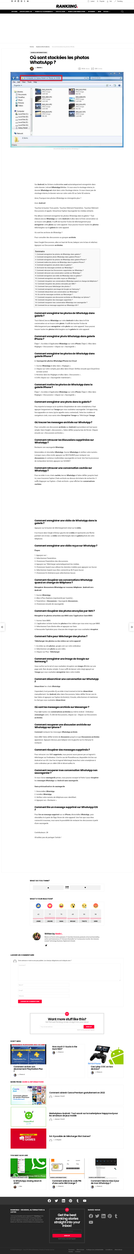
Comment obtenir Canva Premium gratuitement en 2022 (77, 1092)
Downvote (85, 887)
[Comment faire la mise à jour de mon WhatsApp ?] (106, 1168)
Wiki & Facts (80, 1249)
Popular (101, 1)
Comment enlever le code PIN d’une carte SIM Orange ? (66, 1182)
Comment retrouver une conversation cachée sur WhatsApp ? (59, 273)
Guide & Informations (76, 12)
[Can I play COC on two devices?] (106, 1054)
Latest (92, 1)
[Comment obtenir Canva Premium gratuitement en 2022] (28, 1095)
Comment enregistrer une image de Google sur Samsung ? (58, 289)
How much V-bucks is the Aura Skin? (64, 1047)
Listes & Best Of (26, 12)
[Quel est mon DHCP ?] (2, 627)
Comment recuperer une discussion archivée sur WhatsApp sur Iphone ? (63, 297)
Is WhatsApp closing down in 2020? (28, 1182)
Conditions (109, 1249)
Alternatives (118, 1249)
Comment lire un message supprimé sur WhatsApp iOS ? (58, 305)
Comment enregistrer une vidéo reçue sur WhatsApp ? (57, 278)
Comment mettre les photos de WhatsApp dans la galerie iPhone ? (61, 262)
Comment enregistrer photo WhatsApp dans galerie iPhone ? (59, 257)
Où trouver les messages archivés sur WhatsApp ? (55, 268)
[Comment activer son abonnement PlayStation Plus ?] (28, 1054)
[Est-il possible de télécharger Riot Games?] (28, 1139)
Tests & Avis (60, 12)
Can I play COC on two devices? (102, 1067)
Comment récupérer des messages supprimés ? (55, 300)
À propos (71, 1249)
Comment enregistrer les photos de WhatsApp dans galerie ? (59, 254)
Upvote (48, 887)
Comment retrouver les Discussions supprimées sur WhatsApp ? (60, 270)
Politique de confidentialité (94, 1249)
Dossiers (91, 12)
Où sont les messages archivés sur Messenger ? (55, 294)
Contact (77, 1251)
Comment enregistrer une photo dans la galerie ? (54, 265)
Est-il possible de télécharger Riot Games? (70, 1136)
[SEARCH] (122, 12)
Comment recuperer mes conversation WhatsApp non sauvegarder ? (62, 302)
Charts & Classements (44, 12)
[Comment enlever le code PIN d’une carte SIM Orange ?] (67, 1168)
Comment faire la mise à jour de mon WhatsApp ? (105, 1182)
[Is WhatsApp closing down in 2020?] (28, 1168)
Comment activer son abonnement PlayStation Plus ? (28, 1069)
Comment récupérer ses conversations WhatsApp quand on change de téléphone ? (67, 281)
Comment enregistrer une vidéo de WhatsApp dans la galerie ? (59, 276)
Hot (110, 1)
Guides (70, 1251)
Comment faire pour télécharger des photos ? (54, 286)
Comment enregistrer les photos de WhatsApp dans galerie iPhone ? (62, 260)
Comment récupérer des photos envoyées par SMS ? (56, 284)
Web (99, 12)
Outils (105, 12)
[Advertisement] (67, 28)
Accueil (14, 12)
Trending (120, 1)
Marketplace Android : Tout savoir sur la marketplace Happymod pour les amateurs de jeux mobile (83, 1114)
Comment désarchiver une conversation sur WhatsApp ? (57, 292)
